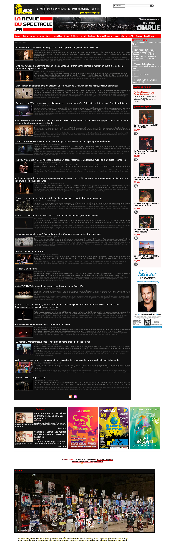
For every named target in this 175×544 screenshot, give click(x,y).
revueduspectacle (118, 59)
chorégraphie (67, 261)
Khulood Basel (115, 170)
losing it (44, 227)
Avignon (66, 36)
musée (47, 334)
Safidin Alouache (39, 61)
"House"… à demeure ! (26, 269)
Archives (139, 36)
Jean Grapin (100, 370)
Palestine (85, 59)
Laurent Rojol (47, 153)
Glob (100, 225)
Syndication (87, 463)
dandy (77, 170)
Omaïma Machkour (74, 59)
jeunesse (108, 370)
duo (62, 387)
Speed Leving (119, 372)
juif (110, 206)
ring (90, 317)
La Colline (84, 94)
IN (106, 333)
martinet (37, 113)
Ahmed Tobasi (39, 225)
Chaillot (52, 261)
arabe (40, 170)
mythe (66, 208)
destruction (75, 277)
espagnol (75, 206)
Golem (91, 206)
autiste (44, 111)
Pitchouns (91, 36)
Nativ (65, 372)
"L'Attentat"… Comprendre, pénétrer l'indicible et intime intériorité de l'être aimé (52, 342)
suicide (103, 353)
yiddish (61, 280)
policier (77, 113)
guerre (75, 57)
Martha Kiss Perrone (120, 57)
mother (119, 387)
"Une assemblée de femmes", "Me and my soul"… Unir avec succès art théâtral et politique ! (58, 234)
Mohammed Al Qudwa (41, 59)
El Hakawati (67, 242)
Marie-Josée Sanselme (49, 208)
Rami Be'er (38, 389)
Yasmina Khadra (47, 355)
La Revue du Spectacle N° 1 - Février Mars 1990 (146, 178)
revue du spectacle (104, 59)
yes (123, 171)
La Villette (122, 261)
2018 (35, 370)
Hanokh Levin (86, 370)
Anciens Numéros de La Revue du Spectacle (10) (144, 93)
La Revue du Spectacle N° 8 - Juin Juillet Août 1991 (146, 257)
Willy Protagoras (54, 97)
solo (87, 389)
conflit (50, 94)
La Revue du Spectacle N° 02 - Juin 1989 (146, 152)
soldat (114, 113)
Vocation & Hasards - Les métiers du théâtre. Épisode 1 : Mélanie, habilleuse (50, 434)
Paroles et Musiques (104, 36)
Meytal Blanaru (46, 317)
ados (39, 370)
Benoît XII (63, 170)
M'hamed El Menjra (114, 94)
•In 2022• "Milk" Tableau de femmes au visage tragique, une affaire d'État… (50, 286)
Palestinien (63, 113)
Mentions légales (105, 460)
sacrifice (114, 298)
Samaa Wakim (100, 227)
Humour (117, 36)
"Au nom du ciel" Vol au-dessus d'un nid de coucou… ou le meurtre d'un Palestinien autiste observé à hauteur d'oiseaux (71, 103)
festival (56, 57)
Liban (106, 94)
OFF (52, 334)
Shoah (125, 208)
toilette (114, 96)
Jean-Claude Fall (117, 151)
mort (51, 59)
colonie (62, 277)
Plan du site (76, 463)
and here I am (49, 225)
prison (95, 59)
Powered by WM (97, 463)
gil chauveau (68, 57)
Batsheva (46, 261)
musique (56, 59)
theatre (60, 61)
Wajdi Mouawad (39, 97)
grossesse (92, 296)
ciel (63, 111)
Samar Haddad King (112, 227)
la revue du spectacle (93, 57)
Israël (80, 57)
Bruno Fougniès (39, 133)
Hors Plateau (149, 36)
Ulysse (104, 78)
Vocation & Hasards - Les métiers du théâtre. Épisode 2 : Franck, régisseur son (50, 416)
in (104, 170)
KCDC (82, 387)
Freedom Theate (83, 225)
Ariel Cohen (38, 261)
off (48, 78)
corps (53, 387)
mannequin (54, 298)
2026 (35, 77)
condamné (77, 333)
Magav (118, 111)
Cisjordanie (68, 111)
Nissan (70, 372)
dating (58, 370)
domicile (92, 277)
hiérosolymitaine (122, 277)
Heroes (87, 315)
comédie (44, 94)
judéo (106, 206)
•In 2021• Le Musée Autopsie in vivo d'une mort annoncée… (43, 324)
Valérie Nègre (121, 96)
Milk (60, 298)
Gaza (61, 57)
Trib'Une (131, 36)
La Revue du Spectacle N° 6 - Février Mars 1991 (146, 205)
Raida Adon (75, 244)
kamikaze (124, 352)
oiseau (49, 113)
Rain (60, 317)
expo (73, 242)
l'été (84, 57)
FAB (70, 225)
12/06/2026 (38, 421)
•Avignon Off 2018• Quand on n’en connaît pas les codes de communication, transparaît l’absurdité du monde (67, 360)
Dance (82, 261)
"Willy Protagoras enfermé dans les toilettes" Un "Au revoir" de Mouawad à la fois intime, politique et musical (66, 86)
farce (60, 94)
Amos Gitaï (38, 206)
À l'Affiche (74, 36)
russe (98, 208)
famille (55, 94)
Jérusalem (124, 242)
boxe (42, 315)
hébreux (96, 206)
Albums (124, 36)
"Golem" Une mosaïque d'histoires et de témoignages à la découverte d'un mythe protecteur (58, 198)
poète (90, 59)
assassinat (38, 111)
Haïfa (103, 333)
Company (76, 261)
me (56, 244)
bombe (56, 352)
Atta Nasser (43, 352)
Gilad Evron (87, 77)
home (36, 279)
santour (115, 208)
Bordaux (37, 315)
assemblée (47, 151)
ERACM (63, 370)
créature (69, 206)
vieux (119, 171)
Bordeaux (57, 225)
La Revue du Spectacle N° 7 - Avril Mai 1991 (146, 231)
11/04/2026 (37, 439)
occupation (64, 59)
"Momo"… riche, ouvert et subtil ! (30, 251)
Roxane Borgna (113, 153)
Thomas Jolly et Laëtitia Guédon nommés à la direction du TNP (146, 52)
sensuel (100, 317)
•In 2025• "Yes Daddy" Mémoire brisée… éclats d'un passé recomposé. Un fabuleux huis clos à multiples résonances (70, 160)
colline (63, 206)
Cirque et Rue (57, 36)
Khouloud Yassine (101, 315)
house (41, 279)
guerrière (99, 296)
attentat (36, 57)
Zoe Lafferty (59, 229)
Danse (48, 36)
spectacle (54, 61)
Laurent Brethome (40, 372)
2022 (35, 296)
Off (74, 372)
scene (48, 61)
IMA (102, 242)
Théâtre (25, 36)
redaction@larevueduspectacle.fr (87, 461)
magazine (109, 57)
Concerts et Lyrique (37, 36)
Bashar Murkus (54, 170)
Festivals (83, 36)
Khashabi (120, 296)
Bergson (43, 57)
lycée (103, 57)
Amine (36, 352)
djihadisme (81, 352)
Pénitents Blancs (59, 334)
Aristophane (38, 151)
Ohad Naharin (52, 263)
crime (84, 333)
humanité (106, 296)
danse (87, 261)
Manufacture (58, 372)
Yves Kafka (48, 115)
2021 (35, 333)
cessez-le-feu (61, 151)
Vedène (42, 299)
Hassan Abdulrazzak (110, 225)
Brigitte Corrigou (50, 77)
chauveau (50, 57)
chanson (50, 111)
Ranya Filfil (84, 244)
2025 (35, 170)
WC (46, 97)
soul (40, 246)
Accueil (17, 36)
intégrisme (104, 352)
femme (85, 151)
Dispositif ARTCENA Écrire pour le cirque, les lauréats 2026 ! (146, 75)
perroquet (71, 113)
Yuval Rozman (39, 115)
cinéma (52, 277)
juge (98, 111)
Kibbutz (88, 387)
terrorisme (110, 353)
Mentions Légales (141, 60)
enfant (65, 296)
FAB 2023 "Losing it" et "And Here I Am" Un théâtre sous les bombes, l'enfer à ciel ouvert (57, 215)
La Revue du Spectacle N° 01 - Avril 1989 (146, 126)
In (111, 296)
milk (115, 387)
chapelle (63, 333)
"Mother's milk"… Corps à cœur (30, 377)
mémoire (52, 171)
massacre (37, 96)
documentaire (84, 277)
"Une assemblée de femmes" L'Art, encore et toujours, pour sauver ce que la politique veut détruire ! (62, 141)
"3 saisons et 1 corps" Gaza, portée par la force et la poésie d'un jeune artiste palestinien (57, 47)
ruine (126, 59)
